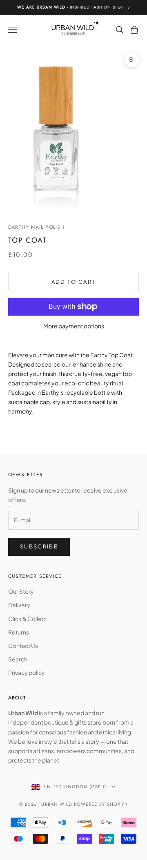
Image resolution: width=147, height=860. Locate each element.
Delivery (19, 604)
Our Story (21, 591)
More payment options (73, 325)
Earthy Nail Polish (36, 227)
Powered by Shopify (101, 804)
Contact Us (23, 645)
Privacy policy (26, 672)
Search (17, 659)
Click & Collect (27, 618)
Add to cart (73, 282)
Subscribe (39, 546)
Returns (18, 632)
